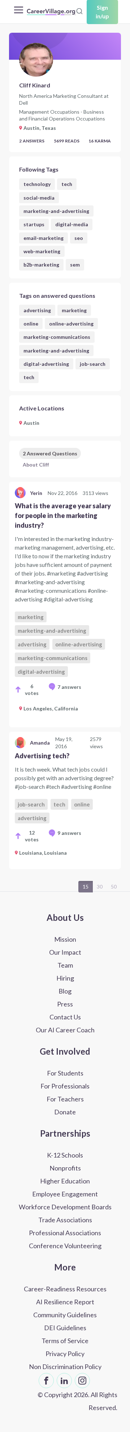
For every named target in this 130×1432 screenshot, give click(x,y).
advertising (37, 310)
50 (114, 886)
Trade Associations (65, 1220)
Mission (65, 939)
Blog (65, 991)
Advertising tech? (42, 756)
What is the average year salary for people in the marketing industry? (63, 515)
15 (85, 886)
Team (65, 965)
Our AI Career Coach (65, 1030)
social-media (39, 198)
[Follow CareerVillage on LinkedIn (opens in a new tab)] (64, 1380)
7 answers (69, 687)
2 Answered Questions (50, 453)
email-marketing (43, 238)
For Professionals (65, 1086)
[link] (65, 604)
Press (65, 1004)
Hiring (65, 978)
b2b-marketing (41, 265)
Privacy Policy (65, 1354)
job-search (92, 364)
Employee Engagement (65, 1194)
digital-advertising (46, 364)
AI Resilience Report (65, 1302)
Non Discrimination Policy (65, 1366)
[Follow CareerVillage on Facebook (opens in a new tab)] (46, 1380)
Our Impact (65, 952)
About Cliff (36, 465)
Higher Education (65, 1181)
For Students (65, 1073)
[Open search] (79, 11)
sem (75, 265)
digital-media (71, 224)
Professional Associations (65, 1233)
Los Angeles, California (50, 708)
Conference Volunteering (65, 1246)
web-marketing (41, 251)
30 (100, 886)
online (30, 324)
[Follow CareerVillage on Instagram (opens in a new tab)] (82, 1380)
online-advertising (71, 324)
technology (37, 184)
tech (66, 184)
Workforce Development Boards (65, 1207)
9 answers (69, 833)
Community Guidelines (65, 1315)
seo (78, 238)
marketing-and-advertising (56, 211)
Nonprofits (65, 1168)
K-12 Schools (65, 1155)
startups (33, 224)
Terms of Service (65, 1341)
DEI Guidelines (65, 1328)
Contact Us (65, 1017)
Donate (65, 1112)
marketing (74, 310)
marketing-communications (56, 337)
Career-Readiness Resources (65, 1289)
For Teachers (65, 1099)
